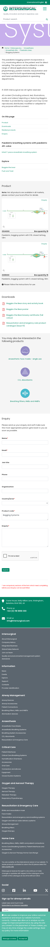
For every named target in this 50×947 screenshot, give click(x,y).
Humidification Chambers (12, 759)
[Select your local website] (46, 2)
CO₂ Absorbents (25, 380)
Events (4, 674)
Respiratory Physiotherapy (12, 798)
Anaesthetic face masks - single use (25, 359)
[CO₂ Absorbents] (25, 372)
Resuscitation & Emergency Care (15, 740)
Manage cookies (9, 938)
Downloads (6, 126)
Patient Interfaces (9, 752)
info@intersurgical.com (18, 621)
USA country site (8, 867)
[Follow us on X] (46, 890)
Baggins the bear (8, 167)
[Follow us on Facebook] (13, 890)
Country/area (8, 499)
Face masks (6, 814)
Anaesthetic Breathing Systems (14, 729)
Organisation (8, 487)
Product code (8, 511)
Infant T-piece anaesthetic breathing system (19, 152)
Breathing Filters (8, 827)
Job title (5, 462)
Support (5, 681)
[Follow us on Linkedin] (24, 890)
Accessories (7, 762)
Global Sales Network (10, 649)
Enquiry (5, 134)
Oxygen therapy (8, 831)
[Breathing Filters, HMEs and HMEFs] (25, 393)
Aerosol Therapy (8, 791)
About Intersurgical (9, 639)
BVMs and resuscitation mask (13, 810)
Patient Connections (10, 707)
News (4, 671)
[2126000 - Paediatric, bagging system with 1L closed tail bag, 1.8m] (25, 257)
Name (5, 438)
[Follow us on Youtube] (35, 890)
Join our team (7, 652)
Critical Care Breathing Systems (14, 755)
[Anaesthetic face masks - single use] (25, 350)
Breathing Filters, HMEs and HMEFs (25, 401)
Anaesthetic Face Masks (11, 726)
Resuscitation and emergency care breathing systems (23, 817)
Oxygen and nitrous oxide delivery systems (18, 820)
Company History (8, 642)
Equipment (6, 772)
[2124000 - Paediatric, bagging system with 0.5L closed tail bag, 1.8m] (25, 213)
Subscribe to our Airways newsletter (15, 905)
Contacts (5, 684)
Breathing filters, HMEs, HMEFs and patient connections (23, 843)
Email (4, 450)
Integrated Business (9, 646)
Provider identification (10, 688)
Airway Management (10, 824)
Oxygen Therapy (8, 788)
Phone (4, 474)
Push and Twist (7, 171)
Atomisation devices (10, 714)
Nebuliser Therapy (9, 795)
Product (5, 122)
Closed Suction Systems (11, 776)
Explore (5, 678)
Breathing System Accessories (14, 733)
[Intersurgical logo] (20, 9)
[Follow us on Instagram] (3, 890)
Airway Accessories (9, 703)
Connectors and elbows (11, 769)
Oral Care (6, 765)
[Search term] (45, 19)
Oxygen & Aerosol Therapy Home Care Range (20, 853)
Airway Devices (8, 700)
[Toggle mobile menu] (44, 8)
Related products (9, 130)
